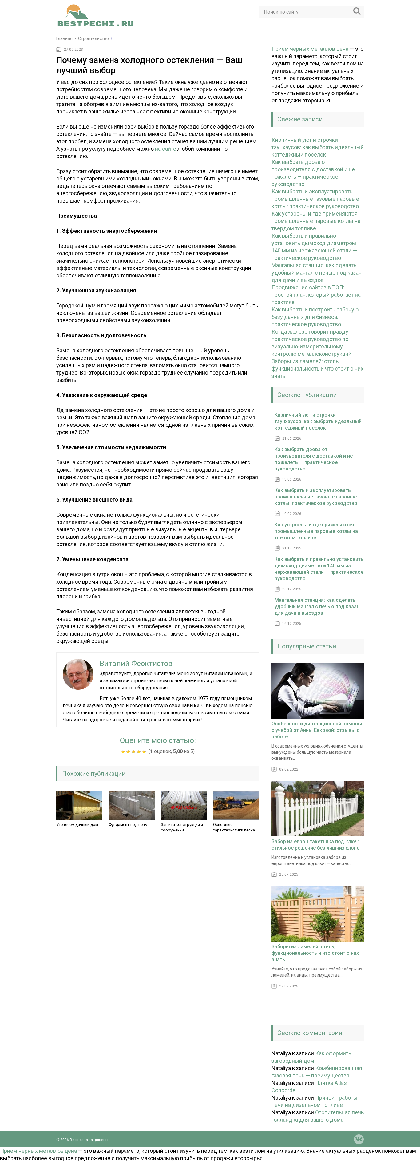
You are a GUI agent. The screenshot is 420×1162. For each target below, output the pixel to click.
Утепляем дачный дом (77, 824)
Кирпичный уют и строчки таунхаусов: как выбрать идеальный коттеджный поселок (317, 147)
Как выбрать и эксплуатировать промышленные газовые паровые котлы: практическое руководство (315, 198)
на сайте (165, 148)
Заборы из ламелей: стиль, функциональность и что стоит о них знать (317, 368)
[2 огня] (129, 752)
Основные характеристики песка (234, 827)
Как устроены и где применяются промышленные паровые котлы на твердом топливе (315, 221)
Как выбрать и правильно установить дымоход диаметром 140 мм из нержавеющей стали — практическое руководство (319, 568)
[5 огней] (144, 752)
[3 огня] (134, 752)
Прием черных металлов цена (309, 49)
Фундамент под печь (128, 824)
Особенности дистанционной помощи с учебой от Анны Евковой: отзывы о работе (316, 730)
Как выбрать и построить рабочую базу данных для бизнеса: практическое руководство (315, 316)
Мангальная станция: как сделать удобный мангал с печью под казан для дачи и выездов (316, 272)
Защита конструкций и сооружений (182, 827)
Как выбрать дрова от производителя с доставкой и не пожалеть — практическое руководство (314, 459)
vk (359, 1139)
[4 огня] (139, 752)
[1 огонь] (123, 752)
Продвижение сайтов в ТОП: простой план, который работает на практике (316, 294)
